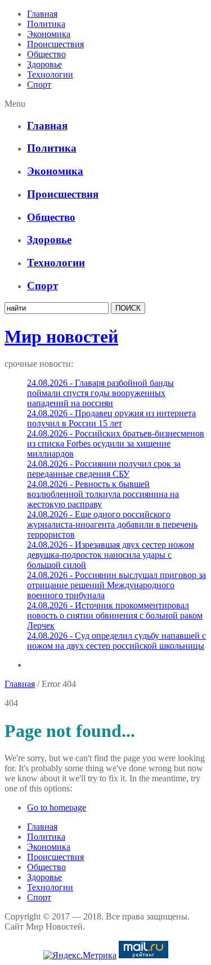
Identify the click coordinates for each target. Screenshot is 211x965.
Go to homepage (56, 807)
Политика (46, 24)
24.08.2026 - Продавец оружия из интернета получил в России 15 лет (111, 418)
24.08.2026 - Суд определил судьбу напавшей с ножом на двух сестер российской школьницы (116, 640)
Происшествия (55, 44)
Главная (42, 14)
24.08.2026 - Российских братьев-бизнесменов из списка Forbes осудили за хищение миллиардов (115, 443)
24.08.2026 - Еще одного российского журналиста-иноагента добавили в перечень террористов (112, 524)
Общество (46, 54)
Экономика (48, 34)
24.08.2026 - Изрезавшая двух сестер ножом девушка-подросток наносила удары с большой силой (110, 555)
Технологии (50, 74)
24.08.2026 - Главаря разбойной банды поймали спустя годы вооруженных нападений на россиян (100, 393)
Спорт (39, 84)
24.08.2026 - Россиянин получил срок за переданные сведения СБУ (104, 469)
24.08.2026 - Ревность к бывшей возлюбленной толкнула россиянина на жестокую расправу (103, 494)
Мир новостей (61, 336)
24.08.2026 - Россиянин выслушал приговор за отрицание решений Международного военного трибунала (116, 585)
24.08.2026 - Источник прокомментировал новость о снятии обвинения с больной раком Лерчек (115, 615)
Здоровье (44, 64)
